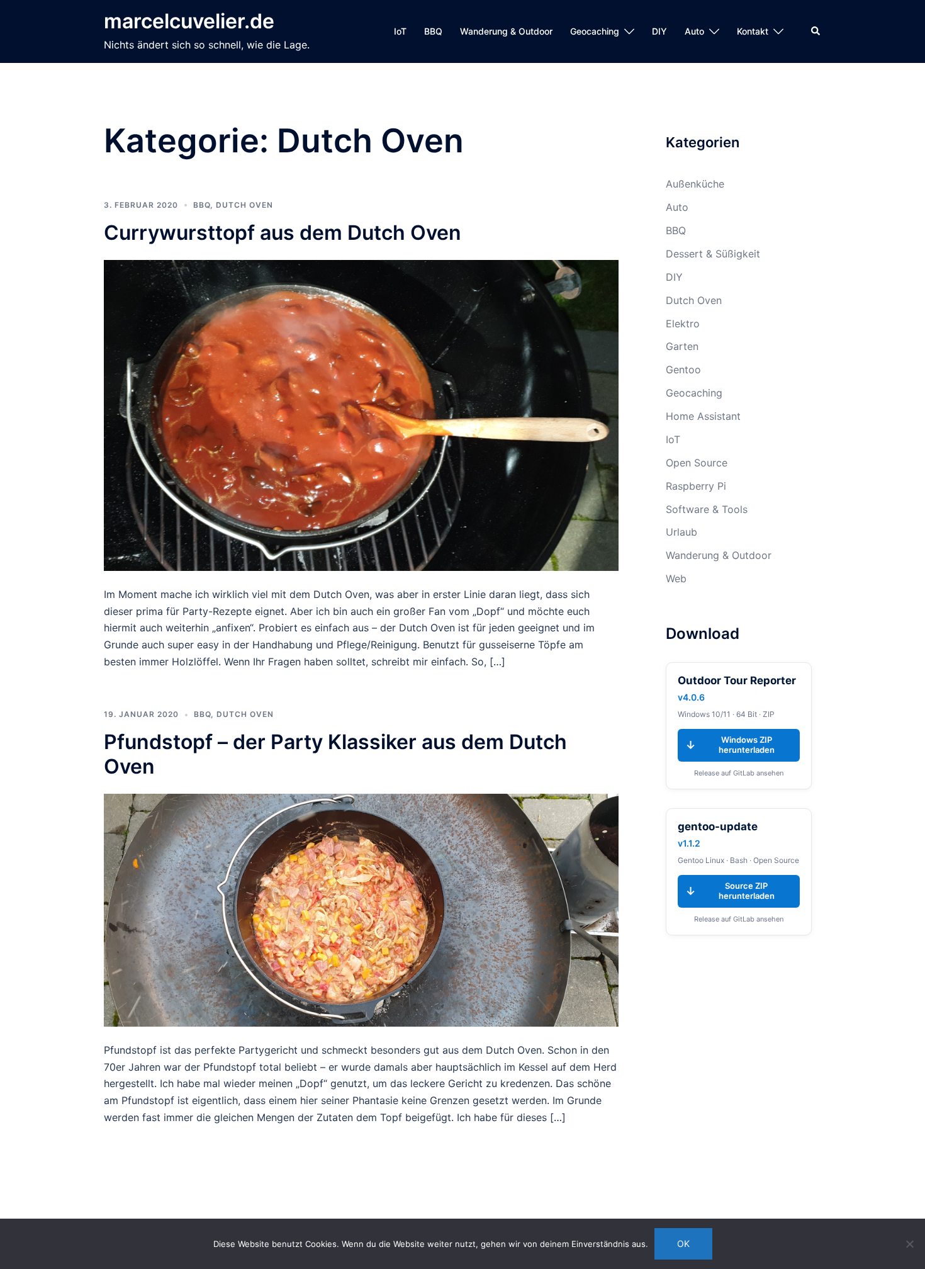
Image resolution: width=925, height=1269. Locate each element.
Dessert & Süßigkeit (713, 253)
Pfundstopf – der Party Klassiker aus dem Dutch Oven (335, 754)
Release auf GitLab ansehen (738, 773)
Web (676, 578)
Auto (694, 31)
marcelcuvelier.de (189, 21)
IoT (400, 31)
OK (683, 1243)
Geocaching (594, 31)
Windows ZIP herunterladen (730, 745)
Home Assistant (703, 416)
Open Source (696, 462)
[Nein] (909, 1244)
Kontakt (752, 31)
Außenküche (695, 184)
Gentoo (683, 369)
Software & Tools (707, 509)
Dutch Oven (244, 205)
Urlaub (681, 532)
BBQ (433, 31)
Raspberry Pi (696, 486)
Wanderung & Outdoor (506, 31)
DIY (659, 31)
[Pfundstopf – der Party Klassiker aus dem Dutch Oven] (361, 909)
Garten (682, 346)
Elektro (683, 323)
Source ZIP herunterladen (730, 891)
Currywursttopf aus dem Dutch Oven (282, 232)
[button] (816, 31)
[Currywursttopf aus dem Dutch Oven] (361, 414)
